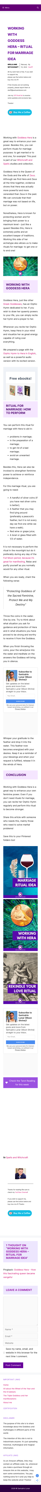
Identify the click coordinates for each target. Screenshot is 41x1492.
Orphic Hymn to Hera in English (19, 353)
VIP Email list (18, 95)
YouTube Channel (21, 1192)
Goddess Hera (24, 137)
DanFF (30, 67)
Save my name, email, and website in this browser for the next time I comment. (21, 1353)
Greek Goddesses (12, 304)
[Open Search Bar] (38, 7)
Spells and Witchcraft (17, 1157)
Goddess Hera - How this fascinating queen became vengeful (19, 1273)
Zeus (32, 175)
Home (6, 1385)
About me (7, 1402)
